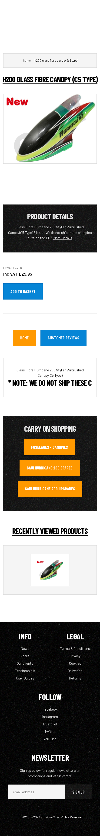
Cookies (75, 663)
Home (27, 60)
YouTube (50, 739)
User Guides (25, 678)
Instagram (50, 717)
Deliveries (75, 671)
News (25, 648)
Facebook (50, 709)
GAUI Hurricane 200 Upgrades (50, 488)
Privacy (75, 656)
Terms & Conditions (75, 648)
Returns (75, 678)
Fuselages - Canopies (49, 447)
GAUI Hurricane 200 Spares (50, 467)
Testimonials (25, 671)
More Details (62, 238)
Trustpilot (50, 724)
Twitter (50, 731)
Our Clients (25, 663)
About (25, 656)
